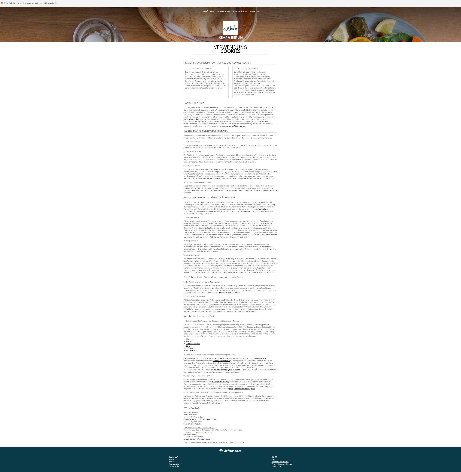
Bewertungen (223, 11)
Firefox (188, 341)
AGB (273, 459)
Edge (188, 346)
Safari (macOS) (192, 350)
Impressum (255, 11)
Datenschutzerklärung (193, 119)
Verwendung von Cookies (282, 464)
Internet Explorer (193, 343)
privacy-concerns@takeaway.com (233, 126)
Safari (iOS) (190, 348)
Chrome (189, 339)
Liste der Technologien (260, 209)
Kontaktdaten (240, 11)
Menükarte (208, 11)
